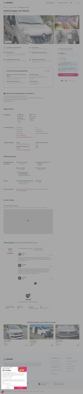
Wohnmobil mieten (55, 363)
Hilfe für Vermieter (71, 370)
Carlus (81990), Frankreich (14, 13)
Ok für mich (20, 387)
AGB (31, 391)
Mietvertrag (69, 363)
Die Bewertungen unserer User (56, 370)
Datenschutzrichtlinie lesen (6, 383)
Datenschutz (36, 391)
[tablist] (35, 249)
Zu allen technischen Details (23, 149)
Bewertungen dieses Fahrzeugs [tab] (26, 248)
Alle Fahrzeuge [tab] (38, 248)
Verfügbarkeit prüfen (68, 74)
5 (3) (6, 13)
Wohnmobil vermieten (63, 2)
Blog (15, 391)
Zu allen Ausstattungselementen (24, 137)
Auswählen (7, 387)
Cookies (42, 391)
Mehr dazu (47, 70)
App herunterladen (50, 2)
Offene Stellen (25, 391)
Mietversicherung (70, 366)
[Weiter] (26, 331)
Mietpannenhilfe (70, 368)
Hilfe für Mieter (54, 373)
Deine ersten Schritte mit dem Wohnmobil (56, 366)
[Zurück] (5, 331)
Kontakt (19, 391)
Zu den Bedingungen (21, 190)
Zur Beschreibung (8, 101)
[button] (2, 391)
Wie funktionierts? (55, 361)
